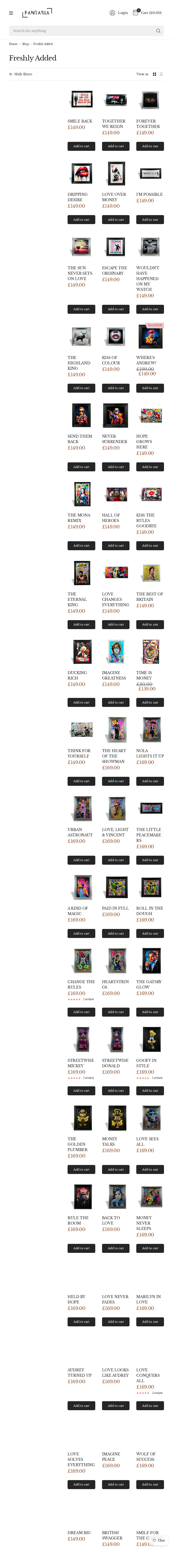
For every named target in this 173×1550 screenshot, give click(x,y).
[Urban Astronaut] (81, 808)
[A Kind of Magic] (81, 887)
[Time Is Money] (150, 652)
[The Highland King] (81, 336)
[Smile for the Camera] (150, 1512)
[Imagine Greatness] (116, 652)
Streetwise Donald (115, 1063)
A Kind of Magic (78, 911)
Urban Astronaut (80, 832)
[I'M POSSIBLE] (150, 173)
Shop (25, 44)
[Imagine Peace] (116, 1433)
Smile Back (80, 121)
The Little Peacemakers (148, 835)
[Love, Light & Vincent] (116, 808)
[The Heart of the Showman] (116, 730)
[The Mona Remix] (81, 494)
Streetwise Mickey (81, 1063)
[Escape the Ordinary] (116, 247)
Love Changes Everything (115, 599)
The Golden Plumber (78, 1144)
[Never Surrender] (116, 415)
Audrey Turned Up (80, 1373)
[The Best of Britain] (150, 573)
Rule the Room (78, 1220)
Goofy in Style (146, 1063)
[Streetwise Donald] (116, 1039)
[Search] (158, 31)
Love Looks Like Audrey (115, 1373)
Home (13, 44)
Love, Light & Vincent (115, 832)
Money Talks (109, 1142)
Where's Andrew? (146, 360)
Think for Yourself (79, 753)
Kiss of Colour (111, 360)
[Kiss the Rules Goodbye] (150, 494)
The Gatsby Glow (149, 984)
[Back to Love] (116, 1197)
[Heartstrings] (116, 961)
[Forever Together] (150, 100)
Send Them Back (80, 439)
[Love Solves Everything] (81, 1433)
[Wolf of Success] (150, 1433)
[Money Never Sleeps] (150, 1197)
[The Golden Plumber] (81, 1118)
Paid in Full (115, 908)
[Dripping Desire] (81, 173)
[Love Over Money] (116, 173)
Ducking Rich (77, 675)
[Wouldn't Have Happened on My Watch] (150, 247)
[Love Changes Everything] (116, 573)
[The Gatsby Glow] (150, 961)
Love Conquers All (147, 1375)
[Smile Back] (81, 100)
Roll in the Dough (149, 911)
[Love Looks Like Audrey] (116, 1349)
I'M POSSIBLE (149, 194)
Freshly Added (42, 44)
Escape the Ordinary (114, 271)
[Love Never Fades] (116, 1275)
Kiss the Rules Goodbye (146, 520)
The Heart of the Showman (114, 756)
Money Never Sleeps (143, 1223)
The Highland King (79, 363)
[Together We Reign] (116, 100)
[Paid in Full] (116, 887)
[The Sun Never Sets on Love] (81, 247)
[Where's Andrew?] (150, 336)
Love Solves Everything (81, 1459)
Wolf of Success (146, 1457)
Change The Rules (81, 984)
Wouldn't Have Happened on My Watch (147, 279)
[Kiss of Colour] (116, 336)
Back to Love (111, 1220)
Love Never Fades (115, 1299)
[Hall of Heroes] (116, 494)
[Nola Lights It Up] (150, 730)
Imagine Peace (111, 1457)
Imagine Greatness (114, 675)
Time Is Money (144, 675)
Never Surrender (114, 439)
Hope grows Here (144, 441)
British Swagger (112, 1535)
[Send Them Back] (81, 415)
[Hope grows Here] (150, 415)
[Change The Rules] (81, 961)
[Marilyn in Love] (150, 1275)
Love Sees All (147, 1142)
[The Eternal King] (81, 573)
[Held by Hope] (81, 1275)
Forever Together (148, 124)
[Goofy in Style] (150, 1039)
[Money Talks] (116, 1118)
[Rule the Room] (81, 1197)
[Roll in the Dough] (150, 887)
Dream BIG (79, 1532)
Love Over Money (114, 197)
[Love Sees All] (150, 1118)
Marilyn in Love (148, 1299)
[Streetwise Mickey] (81, 1039)
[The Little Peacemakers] (150, 808)
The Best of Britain (149, 597)
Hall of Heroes (111, 518)
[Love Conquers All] (150, 1349)
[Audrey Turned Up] (81, 1349)
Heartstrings (115, 984)
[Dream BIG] (81, 1512)
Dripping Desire (77, 197)
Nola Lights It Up (150, 753)
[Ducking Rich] (81, 652)
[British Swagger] (116, 1512)
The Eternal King (77, 599)
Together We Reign (113, 124)
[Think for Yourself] (81, 730)
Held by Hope (76, 1299)
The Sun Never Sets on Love (80, 273)
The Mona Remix (79, 518)
